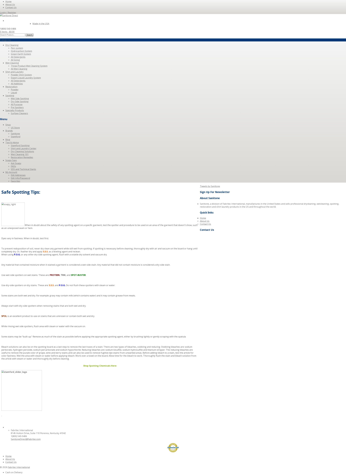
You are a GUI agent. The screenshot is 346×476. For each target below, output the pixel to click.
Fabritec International (19, 467)
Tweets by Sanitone (210, 186)
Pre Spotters (17, 107)
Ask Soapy (16, 163)
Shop (8, 124)
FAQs (13, 166)
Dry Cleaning (12, 45)
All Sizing (15, 59)
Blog (7, 139)
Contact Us (10, 7)
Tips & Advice (12, 142)
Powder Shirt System (21, 74)
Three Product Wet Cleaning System (29, 65)
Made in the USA (40, 23)
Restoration (11, 86)
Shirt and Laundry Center (23, 148)
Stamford (15, 136)
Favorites (15, 181)
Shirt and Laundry (14, 71)
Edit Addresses (18, 175)
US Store (15, 127)
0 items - (7, 31)
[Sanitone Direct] (9, 15)
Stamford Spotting (20, 145)
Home (8, 1)
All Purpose (16, 104)
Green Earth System (21, 53)
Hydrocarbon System (21, 51)
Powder (15, 89)
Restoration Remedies (22, 157)
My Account (11, 172)
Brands (9, 130)
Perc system (17, 48)
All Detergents (18, 56)
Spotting (9, 95)
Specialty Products (14, 110)
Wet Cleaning (12, 62)
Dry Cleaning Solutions (22, 151)
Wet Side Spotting (20, 98)
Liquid (14, 92)
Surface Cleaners (19, 113)
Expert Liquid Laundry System (26, 77)
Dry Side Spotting (20, 101)
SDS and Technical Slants (23, 169)
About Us (10, 4)
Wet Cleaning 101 (20, 154)
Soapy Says (11, 160)
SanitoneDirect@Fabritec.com (26, 439)
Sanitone (15, 133)
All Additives (17, 83)
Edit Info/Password (20, 178)
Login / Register (8, 12)
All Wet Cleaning (19, 68)
